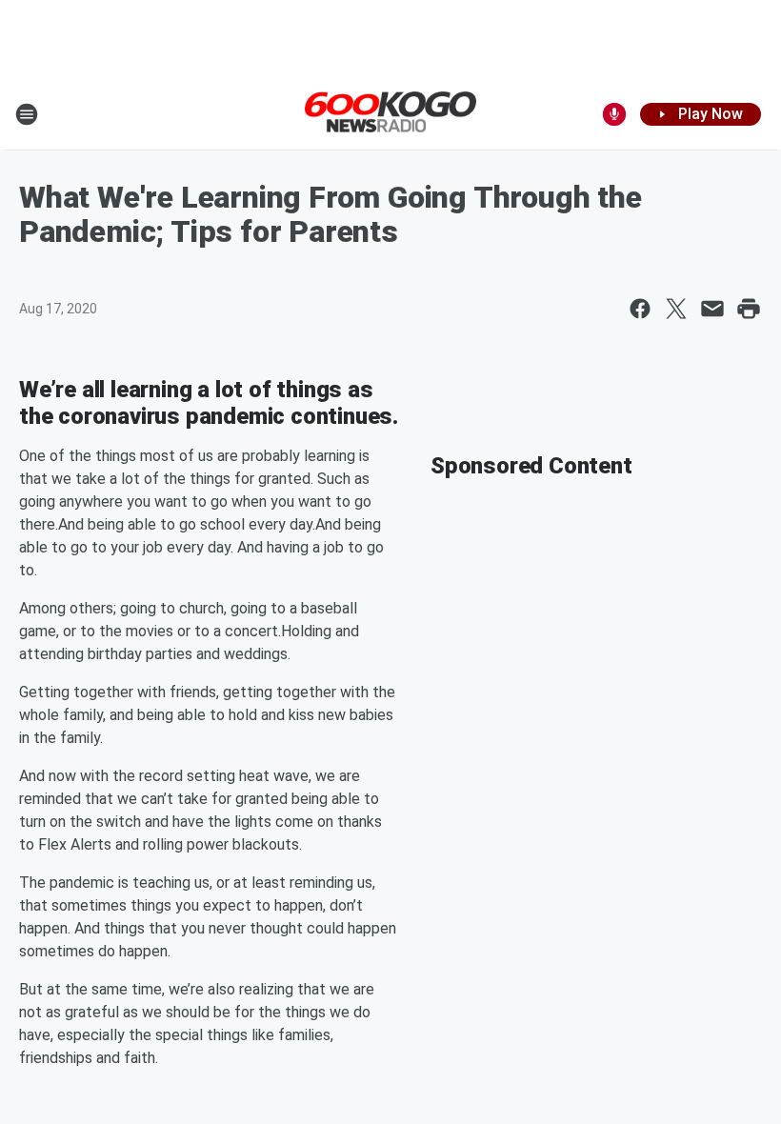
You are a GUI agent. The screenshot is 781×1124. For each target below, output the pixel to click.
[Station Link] (390, 113)
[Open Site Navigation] (26, 114)
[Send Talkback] (614, 114)
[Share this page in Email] (712, 308)
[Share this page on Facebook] (640, 308)
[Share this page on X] (676, 308)
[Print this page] (748, 308)
